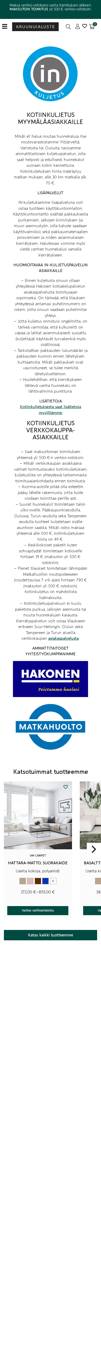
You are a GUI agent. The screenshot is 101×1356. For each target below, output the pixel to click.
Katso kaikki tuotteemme (50, 935)
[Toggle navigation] (6, 27)
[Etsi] (68, 26)
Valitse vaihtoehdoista (38, 910)
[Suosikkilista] (84, 26)
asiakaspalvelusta (63, 638)
